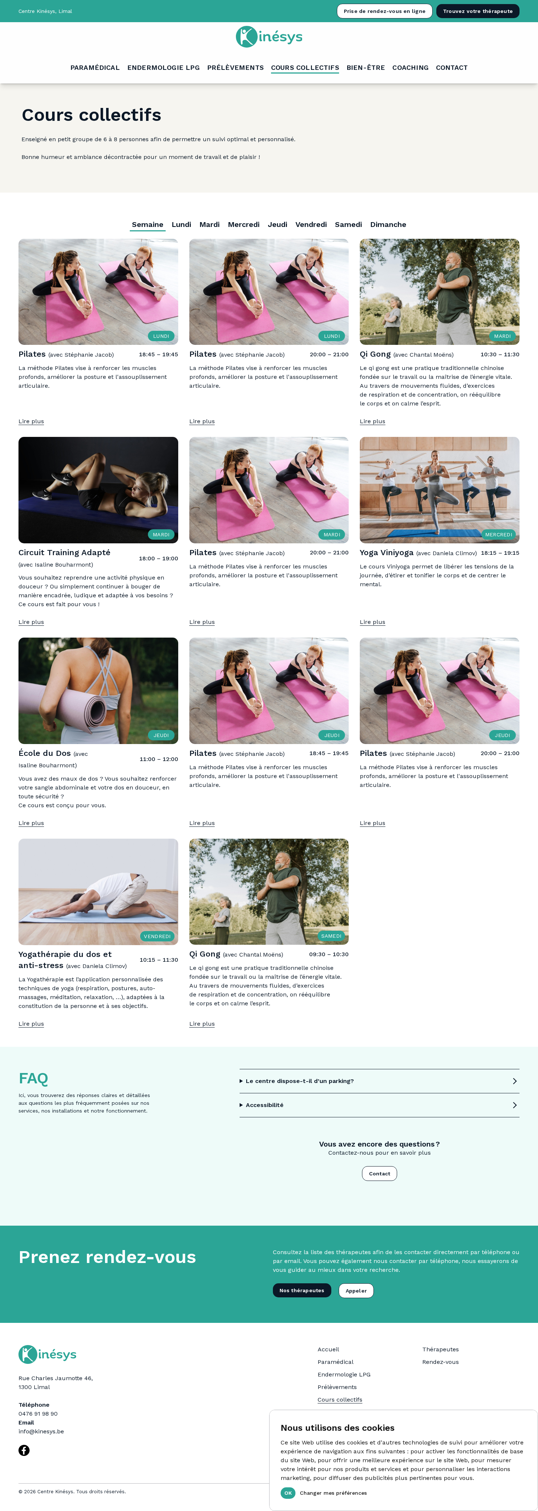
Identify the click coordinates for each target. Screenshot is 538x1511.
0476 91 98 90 (38, 1413)
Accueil (328, 1349)
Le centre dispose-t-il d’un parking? (300, 1080)
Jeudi (277, 224)
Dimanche (388, 224)
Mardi (209, 224)
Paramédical (335, 1361)
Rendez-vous (440, 1361)
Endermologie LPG (344, 1374)
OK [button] (288, 1493)
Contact (379, 1173)
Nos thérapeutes (302, 1290)
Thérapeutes (440, 1349)
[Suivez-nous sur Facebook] (24, 1450)
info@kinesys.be (41, 1431)
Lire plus (31, 421)
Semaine (147, 224)
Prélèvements (337, 1387)
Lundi (181, 224)
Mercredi (244, 224)
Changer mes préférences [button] (333, 1493)
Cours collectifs (340, 1399)
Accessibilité (265, 1104)
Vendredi (311, 224)
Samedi (348, 224)
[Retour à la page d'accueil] (269, 37)
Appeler (356, 1291)
